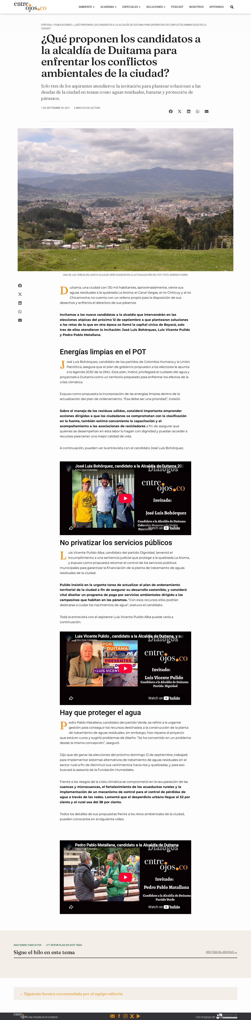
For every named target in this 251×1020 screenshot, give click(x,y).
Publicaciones (63, 24)
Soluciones (154, 6)
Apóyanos (216, 6)
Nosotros (196, 6)
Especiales (130, 6)
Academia (107, 6)
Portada (46, 24)
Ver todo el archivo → (221, 952)
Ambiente (86, 6)
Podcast (177, 6)
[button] (170, 111)
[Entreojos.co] (30, 7)
